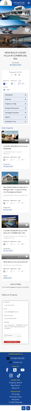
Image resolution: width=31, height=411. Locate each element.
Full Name (7, 302)
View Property (15, 141)
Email (5, 308)
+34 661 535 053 (19, 4)
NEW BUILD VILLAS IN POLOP (15, 262)
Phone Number (8, 315)
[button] (28, 3)
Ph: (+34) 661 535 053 (15, 355)
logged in (13, 287)
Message (6, 322)
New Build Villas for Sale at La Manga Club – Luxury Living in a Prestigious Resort (15, 189)
